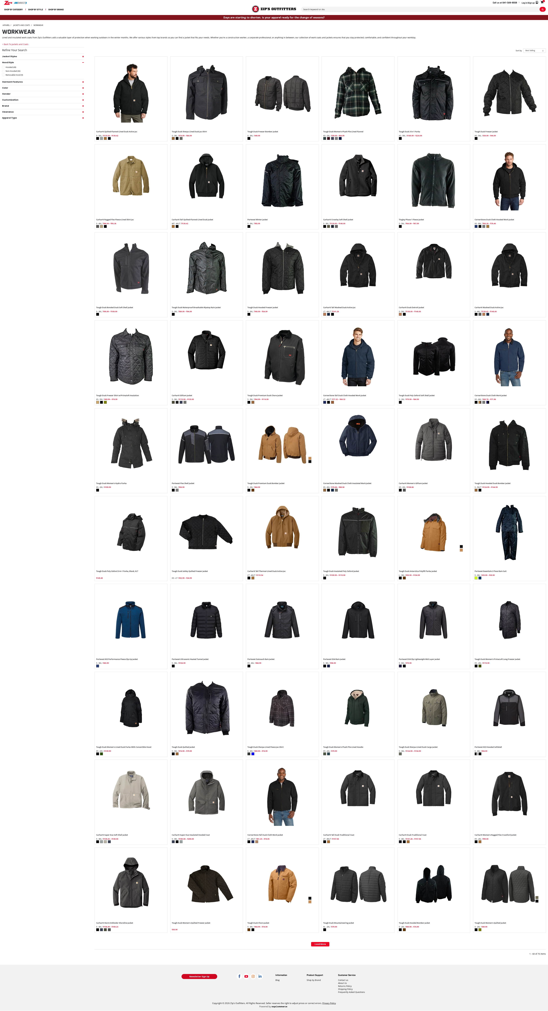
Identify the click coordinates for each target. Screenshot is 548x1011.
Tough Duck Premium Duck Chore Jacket (265, 395)
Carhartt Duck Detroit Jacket (411, 307)
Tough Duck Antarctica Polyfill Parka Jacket (418, 571)
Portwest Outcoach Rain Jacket (260, 659)
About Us (342, 983)
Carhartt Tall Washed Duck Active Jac (339, 307)
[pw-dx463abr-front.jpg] (358, 620)
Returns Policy (345, 986)
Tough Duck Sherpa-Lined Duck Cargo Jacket (418, 747)
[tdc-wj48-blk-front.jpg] (131, 708)
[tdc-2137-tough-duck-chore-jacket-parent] (282, 884)
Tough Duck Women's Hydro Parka (111, 483)
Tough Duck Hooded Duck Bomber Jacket (492, 483)
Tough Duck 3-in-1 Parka (409, 132)
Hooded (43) (11, 67)
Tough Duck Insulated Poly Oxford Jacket (341, 571)
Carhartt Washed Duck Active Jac (489, 307)
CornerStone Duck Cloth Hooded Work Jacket (494, 220)
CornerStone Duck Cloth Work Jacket (491, 395)
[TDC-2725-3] (433, 356)
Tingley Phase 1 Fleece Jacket (411, 220)
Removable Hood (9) (14, 75)
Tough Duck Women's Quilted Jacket (490, 923)
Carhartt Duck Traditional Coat (412, 835)
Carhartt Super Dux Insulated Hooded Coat (191, 835)
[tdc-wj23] (358, 884)
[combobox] (423, 9)
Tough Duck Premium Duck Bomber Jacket (265, 483)
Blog (277, 980)
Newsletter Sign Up (199, 976)
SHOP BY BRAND (56, 9)
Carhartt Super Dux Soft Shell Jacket (112, 835)
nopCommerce (279, 1006)
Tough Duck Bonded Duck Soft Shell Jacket (114, 307)
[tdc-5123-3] (433, 884)
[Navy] (358, 356)
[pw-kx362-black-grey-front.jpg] (509, 708)
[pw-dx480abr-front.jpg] (433, 620)
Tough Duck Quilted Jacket (183, 747)
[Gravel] (206, 796)
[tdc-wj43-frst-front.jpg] (358, 708)
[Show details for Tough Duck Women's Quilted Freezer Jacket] (206, 884)
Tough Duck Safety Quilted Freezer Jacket (190, 571)
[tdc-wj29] (509, 884)
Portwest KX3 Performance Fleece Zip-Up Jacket (117, 659)
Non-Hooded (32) (13, 71)
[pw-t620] (206, 444)
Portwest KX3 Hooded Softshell (488, 747)
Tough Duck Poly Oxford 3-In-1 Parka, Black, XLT (117, 571)
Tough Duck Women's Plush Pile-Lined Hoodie (343, 747)
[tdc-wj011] (282, 93)
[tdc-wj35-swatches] (282, 444)
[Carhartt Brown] (282, 532)
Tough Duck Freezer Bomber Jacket (262, 132)
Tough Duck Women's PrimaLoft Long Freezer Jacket (497, 659)
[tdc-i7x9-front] (206, 532)
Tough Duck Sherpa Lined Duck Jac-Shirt (189, 132)
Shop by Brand (314, 980)
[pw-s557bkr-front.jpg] (206, 620)
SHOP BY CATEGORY (13, 9)
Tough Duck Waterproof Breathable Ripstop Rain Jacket (196, 307)
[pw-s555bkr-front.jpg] (282, 620)
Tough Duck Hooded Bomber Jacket (414, 923)
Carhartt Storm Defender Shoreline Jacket (114, 923)
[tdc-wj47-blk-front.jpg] (509, 620)
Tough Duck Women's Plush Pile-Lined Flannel (343, 132)
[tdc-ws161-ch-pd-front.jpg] (282, 708)
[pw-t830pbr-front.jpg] (131, 620)
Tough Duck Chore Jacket (258, 923)
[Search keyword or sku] (543, 9)
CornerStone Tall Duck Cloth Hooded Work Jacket (344, 395)
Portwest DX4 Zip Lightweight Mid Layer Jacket (419, 659)
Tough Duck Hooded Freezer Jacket (262, 307)
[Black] (131, 93)
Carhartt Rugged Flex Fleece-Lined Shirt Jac (115, 220)
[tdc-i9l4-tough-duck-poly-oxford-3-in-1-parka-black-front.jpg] (131, 532)
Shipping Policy (345, 989)
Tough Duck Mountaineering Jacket (338, 923)
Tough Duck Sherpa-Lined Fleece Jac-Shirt (265, 747)
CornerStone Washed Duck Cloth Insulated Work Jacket (347, 483)
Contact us (343, 980)
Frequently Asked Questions (351, 992)
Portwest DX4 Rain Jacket (334, 659)
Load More (320, 944)
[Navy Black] (509, 356)
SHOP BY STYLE (35, 9)
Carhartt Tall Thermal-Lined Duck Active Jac (266, 571)
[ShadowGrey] (433, 444)
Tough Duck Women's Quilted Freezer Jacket (191, 923)
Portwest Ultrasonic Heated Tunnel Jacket (190, 659)
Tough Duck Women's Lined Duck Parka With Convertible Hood (123, 747)
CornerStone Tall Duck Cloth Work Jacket (265, 835)
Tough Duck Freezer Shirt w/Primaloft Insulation (117, 395)
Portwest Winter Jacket (257, 220)
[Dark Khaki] (131, 180)
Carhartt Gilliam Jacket (182, 395)
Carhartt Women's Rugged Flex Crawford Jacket (495, 835)
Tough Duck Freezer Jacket (486, 132)
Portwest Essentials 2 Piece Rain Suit (490, 571)
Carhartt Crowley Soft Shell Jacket (338, 220)
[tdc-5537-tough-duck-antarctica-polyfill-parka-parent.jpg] (433, 532)
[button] (530, 2)
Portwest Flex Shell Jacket (183, 483)
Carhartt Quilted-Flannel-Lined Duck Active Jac (116, 132)
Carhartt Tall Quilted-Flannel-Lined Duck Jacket (192, 220)
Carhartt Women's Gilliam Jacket (413, 483)
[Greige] (131, 796)
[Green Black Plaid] (358, 93)
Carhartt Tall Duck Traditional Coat (338, 835)
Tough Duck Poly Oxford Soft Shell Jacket (417, 395)
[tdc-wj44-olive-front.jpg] (433, 708)
